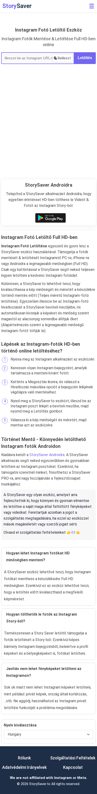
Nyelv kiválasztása (20, 725)
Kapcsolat (73, 767)
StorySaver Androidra (47, 455)
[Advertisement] (48, 128)
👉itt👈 (73, 532)
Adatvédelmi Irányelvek (24, 767)
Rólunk (24, 757)
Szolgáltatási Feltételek (72, 757)
